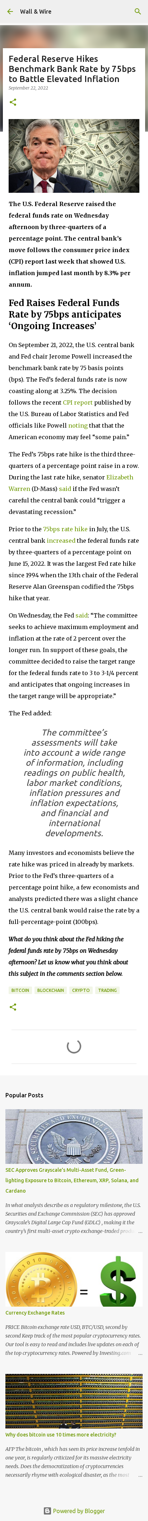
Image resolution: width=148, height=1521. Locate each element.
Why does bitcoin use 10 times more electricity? (60, 1435)
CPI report (78, 402)
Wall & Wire (35, 11)
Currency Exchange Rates (35, 1313)
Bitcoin (20, 990)
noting (78, 425)
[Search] (138, 11)
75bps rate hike (65, 529)
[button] (13, 103)
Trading (107, 990)
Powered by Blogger (78, 1511)
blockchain (50, 990)
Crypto (81, 990)
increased (61, 540)
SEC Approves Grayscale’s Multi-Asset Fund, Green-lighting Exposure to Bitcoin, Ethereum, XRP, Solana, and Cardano (72, 1180)
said (65, 488)
